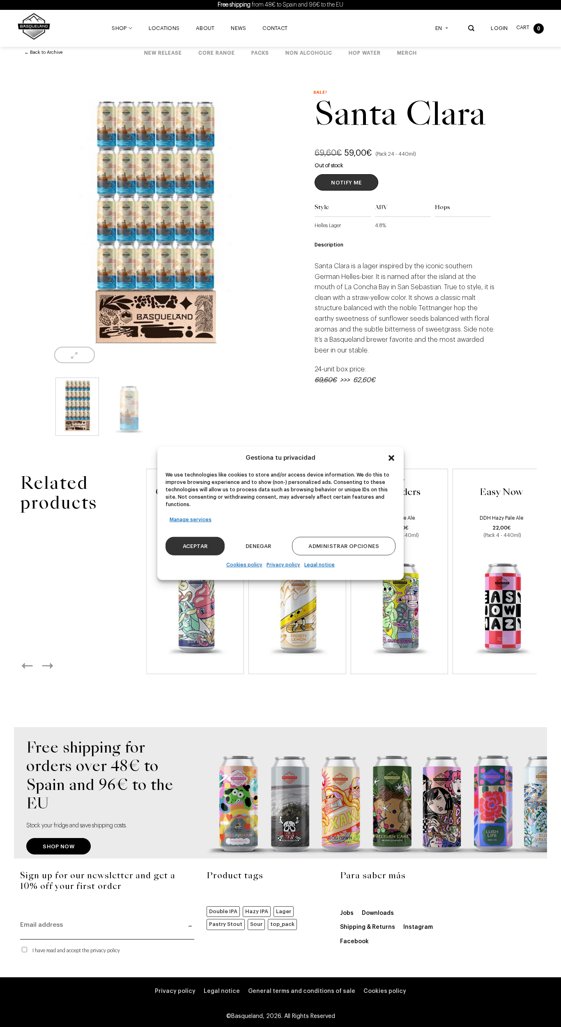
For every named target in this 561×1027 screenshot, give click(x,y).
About (205, 28)
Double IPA (223, 911)
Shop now (58, 846)
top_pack (282, 924)
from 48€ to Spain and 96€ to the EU (280, 5)
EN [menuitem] (438, 28)
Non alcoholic (308, 53)
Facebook (354, 941)
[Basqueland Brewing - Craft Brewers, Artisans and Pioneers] (35, 26)
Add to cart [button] (195, 658)
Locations (164, 28)
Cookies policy (244, 564)
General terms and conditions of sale (301, 991)
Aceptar (195, 546)
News (238, 28)
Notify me (346, 182)
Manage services (191, 519)
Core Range (216, 53)
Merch (407, 53)
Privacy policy (283, 564)
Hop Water (365, 53)
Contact (274, 28)
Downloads (378, 913)
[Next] (57, 665)
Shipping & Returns (367, 927)
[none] (443, 28)
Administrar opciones (343, 546)
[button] (391, 458)
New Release (163, 53)
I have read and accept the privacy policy (76, 950)
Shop (119, 28)
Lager (283, 911)
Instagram (418, 927)
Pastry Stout (225, 924)
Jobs (347, 913)
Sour (256, 924)
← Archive (43, 52)
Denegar (258, 546)
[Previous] (36, 665)
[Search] (471, 28)
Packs (260, 53)
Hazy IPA (256, 911)
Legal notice (319, 564)
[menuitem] (443, 28)
